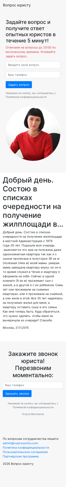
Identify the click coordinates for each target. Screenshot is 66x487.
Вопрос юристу (17, 5)
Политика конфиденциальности (26, 447)
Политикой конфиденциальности (26, 96)
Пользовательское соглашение (25, 452)
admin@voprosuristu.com (20, 443)
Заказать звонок (17, 393)
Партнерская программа (21, 456)
